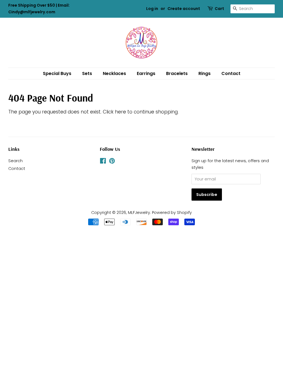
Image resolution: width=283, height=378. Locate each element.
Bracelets (177, 73)
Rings (204, 73)
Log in (152, 8)
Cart (219, 8)
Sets (87, 73)
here (120, 111)
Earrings (146, 73)
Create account (183, 8)
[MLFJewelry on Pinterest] (112, 162)
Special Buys (57, 73)
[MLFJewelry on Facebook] (103, 162)
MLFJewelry (139, 212)
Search (15, 161)
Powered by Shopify (172, 212)
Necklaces (114, 73)
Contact (230, 73)
